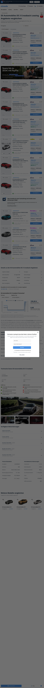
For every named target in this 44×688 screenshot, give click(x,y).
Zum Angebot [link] (35, 45)
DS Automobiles (5, 13)
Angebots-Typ (14, 295)
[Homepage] (4, 6)
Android (36, 1)
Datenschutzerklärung (26, 350)
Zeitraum (3, 295)
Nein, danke (22, 354)
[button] (22, 6)
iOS (31, 1)
